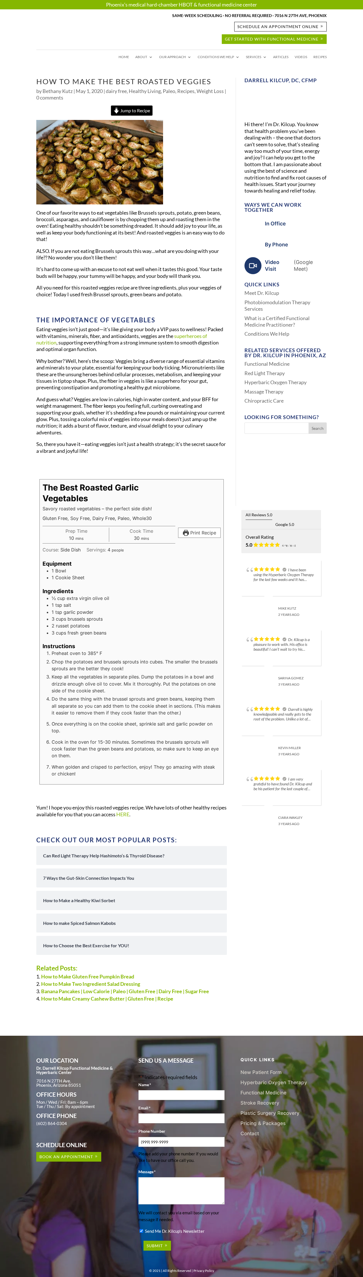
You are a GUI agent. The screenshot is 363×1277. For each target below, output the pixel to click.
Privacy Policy (203, 1270)
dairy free (116, 91)
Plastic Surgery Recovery (269, 1113)
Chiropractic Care (264, 401)
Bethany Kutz (58, 91)
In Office (275, 224)
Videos (301, 57)
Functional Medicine (267, 364)
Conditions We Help (216, 57)
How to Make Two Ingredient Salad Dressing (90, 984)
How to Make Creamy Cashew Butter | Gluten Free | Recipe (107, 998)
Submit (155, 1245)
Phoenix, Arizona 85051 (58, 1085)
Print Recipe (202, 533)
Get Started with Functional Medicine (271, 39)
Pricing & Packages (263, 1123)
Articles (280, 57)
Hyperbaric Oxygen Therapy (275, 382)
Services (253, 57)
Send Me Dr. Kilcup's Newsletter (174, 1231)
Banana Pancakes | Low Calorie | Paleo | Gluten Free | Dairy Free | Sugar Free (125, 991)
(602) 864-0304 (51, 1123)
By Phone (276, 245)
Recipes (320, 57)
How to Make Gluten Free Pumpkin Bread (87, 976)
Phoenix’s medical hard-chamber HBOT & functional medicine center (181, 4)
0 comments (49, 97)
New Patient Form (261, 1072)
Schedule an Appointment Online (277, 26)
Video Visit (289, 265)
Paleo (169, 91)
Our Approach (172, 57)
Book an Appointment (66, 1156)
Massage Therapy (263, 391)
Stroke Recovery (259, 1103)
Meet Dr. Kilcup (261, 293)
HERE (122, 814)
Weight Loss (210, 91)
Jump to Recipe (134, 110)
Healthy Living (145, 91)
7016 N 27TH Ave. (53, 1080)
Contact (249, 1133)
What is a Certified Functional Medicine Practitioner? (277, 321)
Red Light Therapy (264, 373)
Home (124, 57)
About (141, 57)
